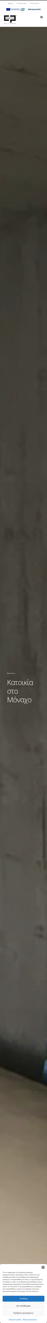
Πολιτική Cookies (15, 1319)
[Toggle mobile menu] (41, 17)
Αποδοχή (23, 1298)
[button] (43, 1267)
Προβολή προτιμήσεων (23, 1313)
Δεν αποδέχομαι (23, 1306)
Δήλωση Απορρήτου (30, 1319)
